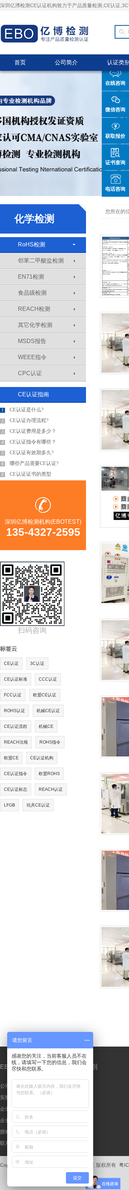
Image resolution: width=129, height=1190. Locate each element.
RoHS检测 (31, 244)
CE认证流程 (15, 726)
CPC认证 (30, 373)
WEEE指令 (32, 357)
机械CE (46, 726)
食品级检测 (32, 293)
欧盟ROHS (49, 773)
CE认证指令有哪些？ (28, 442)
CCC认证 (48, 679)
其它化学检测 (35, 325)
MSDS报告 (32, 341)
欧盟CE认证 (44, 694)
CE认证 (11, 663)
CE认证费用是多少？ (28, 431)
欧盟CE (11, 757)
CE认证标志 (15, 789)
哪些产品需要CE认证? (29, 463)
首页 (20, 62)
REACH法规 (16, 742)
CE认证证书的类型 (26, 474)
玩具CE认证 (38, 805)
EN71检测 (31, 277)
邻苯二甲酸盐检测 (41, 261)
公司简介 (66, 62)
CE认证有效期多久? (27, 453)
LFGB (9, 805)
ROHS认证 (14, 710)
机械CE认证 (48, 710)
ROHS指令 (50, 742)
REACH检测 (34, 309)
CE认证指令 (15, 773)
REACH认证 (51, 789)
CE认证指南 (33, 394)
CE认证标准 (15, 679)
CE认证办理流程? (24, 420)
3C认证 (37, 663)
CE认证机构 (41, 757)
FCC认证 (13, 694)
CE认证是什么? (22, 410)
